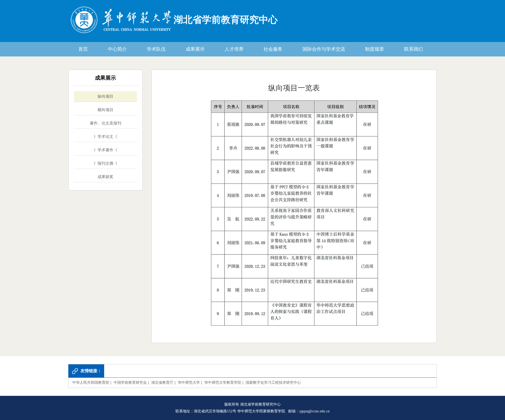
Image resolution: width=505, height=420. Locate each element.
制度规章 (374, 49)
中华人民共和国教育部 (90, 383)
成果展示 (195, 49)
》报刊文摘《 (105, 163)
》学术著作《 (105, 150)
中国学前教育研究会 (130, 383)
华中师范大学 (189, 383)
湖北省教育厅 (162, 383)
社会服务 (273, 49)
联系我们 (413, 49)
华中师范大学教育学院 (222, 383)
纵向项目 (105, 96)
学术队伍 (156, 49)
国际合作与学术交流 (323, 49)
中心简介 (117, 49)
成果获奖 (105, 177)
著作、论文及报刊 (105, 123)
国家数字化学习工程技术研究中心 (273, 383)
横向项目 (105, 110)
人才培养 (234, 49)
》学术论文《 (105, 136)
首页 (83, 49)
